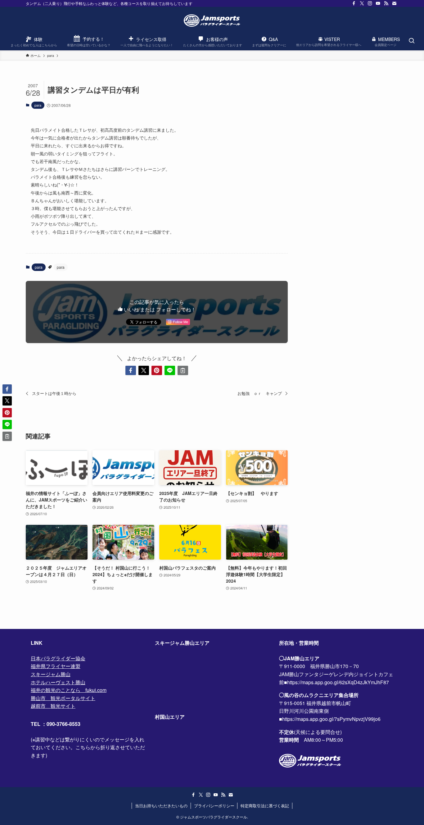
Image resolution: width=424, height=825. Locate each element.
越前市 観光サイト (53, 705)
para (37, 105)
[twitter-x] (362, 3)
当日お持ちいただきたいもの (161, 806)
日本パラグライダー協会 (58, 658)
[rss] (386, 3)
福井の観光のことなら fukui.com (68, 690)
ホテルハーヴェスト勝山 (58, 682)
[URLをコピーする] (183, 370)
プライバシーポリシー (214, 806)
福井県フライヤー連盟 (55, 666)
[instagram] (370, 3)
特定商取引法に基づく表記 (265, 806)
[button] (130, 370)
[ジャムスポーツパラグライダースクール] (212, 20)
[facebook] (354, 3)
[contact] (394, 3)
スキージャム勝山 (50, 674)
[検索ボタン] (411, 41)
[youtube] (378, 3)
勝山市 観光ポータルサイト (63, 698)
